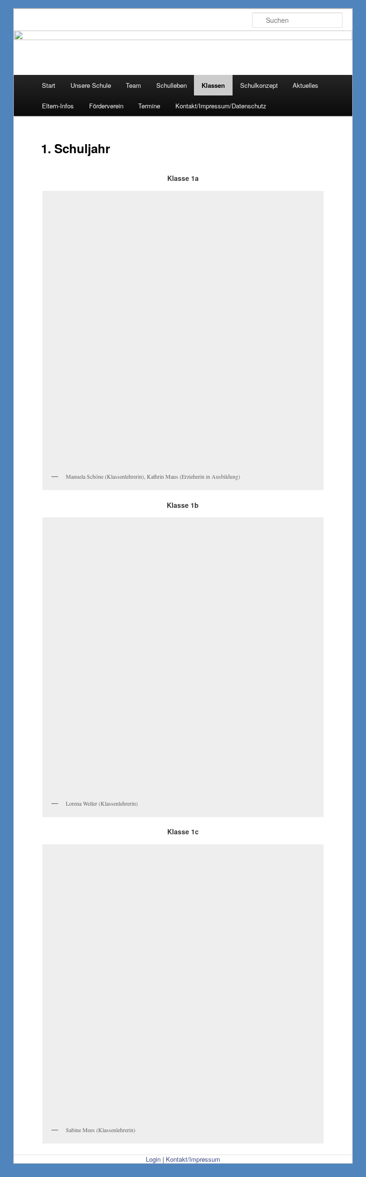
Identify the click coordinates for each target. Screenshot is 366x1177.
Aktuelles (305, 85)
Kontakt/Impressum (193, 1159)
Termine (149, 105)
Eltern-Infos (58, 105)
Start (48, 85)
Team (133, 85)
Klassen (213, 85)
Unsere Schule (91, 85)
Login (153, 1159)
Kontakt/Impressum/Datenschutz (220, 105)
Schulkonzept (259, 85)
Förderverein (106, 105)
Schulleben (171, 85)
